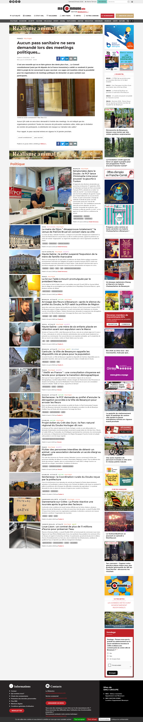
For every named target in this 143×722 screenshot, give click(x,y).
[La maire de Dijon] (24, 234)
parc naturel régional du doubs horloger (53, 439)
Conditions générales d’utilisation (22, 706)
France (20, 38)
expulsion (45, 268)
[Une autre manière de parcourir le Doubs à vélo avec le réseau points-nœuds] (119, 445)
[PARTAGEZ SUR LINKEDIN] (67, 59)
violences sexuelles (63, 243)
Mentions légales (17, 703)
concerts (45, 243)
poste (55, 516)
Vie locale (75, 349)
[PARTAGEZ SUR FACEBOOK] (58, 59)
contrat (66, 542)
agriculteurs (46, 491)
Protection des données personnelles (23, 698)
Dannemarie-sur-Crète (50, 499)
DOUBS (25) (45, 420)
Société (66, 252)
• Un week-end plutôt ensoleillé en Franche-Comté (119, 97)
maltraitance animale (55, 466)
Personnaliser (104, 719)
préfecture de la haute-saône (72, 268)
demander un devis (56, 703)
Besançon (76, 168)
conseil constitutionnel (25, 137)
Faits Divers (51, 227)
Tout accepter (79, 719)
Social (77, 499)
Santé (68, 349)
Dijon (44, 227)
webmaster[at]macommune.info (56, 716)
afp (43, 341)
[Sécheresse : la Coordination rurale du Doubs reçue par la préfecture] (24, 481)
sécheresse (62, 316)
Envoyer (112, 673)
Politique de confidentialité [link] (119, 719)
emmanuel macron (57, 291)
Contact (13, 691)
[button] (128, 2)
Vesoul (44, 324)
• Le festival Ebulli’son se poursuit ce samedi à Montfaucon (117, 91)
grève (50, 516)
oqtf (62, 268)
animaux (45, 466)
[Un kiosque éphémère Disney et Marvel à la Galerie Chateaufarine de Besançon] (119, 270)
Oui (111, 653)
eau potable (74, 542)
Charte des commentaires (19, 696)
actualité (53, 299)
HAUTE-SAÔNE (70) (48, 252)
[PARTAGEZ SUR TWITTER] (62, 59)
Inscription (112, 324)
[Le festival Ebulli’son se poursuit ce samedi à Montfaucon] (119, 521)
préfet (55, 316)
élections (86, 216)
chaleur (45, 516)
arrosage (45, 316)
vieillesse (60, 386)
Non (111, 656)
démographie (46, 386)
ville (58, 362)
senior (53, 386)
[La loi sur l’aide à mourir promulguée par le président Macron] (24, 283)
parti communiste (78, 218)
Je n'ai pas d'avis (115, 659)
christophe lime (78, 216)
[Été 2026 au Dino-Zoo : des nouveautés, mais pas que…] (119, 338)
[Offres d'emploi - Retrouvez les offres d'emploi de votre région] (119, 177)
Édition (74, 12)
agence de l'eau (47, 542)
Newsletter (17, 711)
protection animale (68, 466)
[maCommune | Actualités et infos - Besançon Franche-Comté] (71, 8)
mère (57, 268)
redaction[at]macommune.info (56, 693)
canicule (52, 362)
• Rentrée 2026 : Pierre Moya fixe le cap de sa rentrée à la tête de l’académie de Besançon (118, 103)
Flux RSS (14, 701)
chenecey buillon (58, 542)
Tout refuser (92, 719)
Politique (28, 38)
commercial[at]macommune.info (56, 698)
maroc (52, 268)
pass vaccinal (38, 137)
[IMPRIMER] (75, 59)
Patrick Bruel (53, 243)
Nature (61, 299)
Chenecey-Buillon (48, 524)
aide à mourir (46, 291)
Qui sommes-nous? (17, 693)
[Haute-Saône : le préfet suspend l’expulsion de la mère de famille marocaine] (24, 258)
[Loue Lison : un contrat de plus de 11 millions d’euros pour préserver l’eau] (24, 531)
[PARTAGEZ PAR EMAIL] (71, 59)
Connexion (126, 324)
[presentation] (106, 500)
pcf (50, 316)
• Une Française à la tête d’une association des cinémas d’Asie (118, 86)
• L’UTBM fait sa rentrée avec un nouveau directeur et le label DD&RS (118, 80)
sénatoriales (88, 218)
